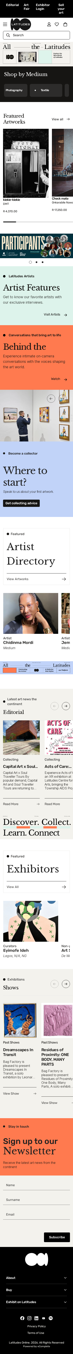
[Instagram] (29, 1318)
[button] (65, 24)
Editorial (12, 5)
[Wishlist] (57, 24)
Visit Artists (52, 314)
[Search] (8, 35)
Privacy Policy (36, 1326)
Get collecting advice (21, 503)
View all (57, 119)
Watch (55, 379)
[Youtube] (44, 1318)
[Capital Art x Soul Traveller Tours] (21, 763)
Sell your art (61, 8)
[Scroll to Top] (66, 1333)
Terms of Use (35, 1333)
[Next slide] (66, 706)
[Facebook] (22, 1318)
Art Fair (27, 7)
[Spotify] (51, 1318)
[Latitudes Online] (20, 24)
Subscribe (57, 1237)
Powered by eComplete (36, 1346)
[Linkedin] (36, 1318)
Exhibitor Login (43, 7)
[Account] (49, 24)
